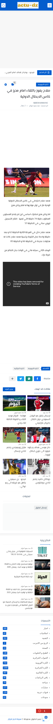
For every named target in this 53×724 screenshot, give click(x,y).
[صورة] (42, 552)
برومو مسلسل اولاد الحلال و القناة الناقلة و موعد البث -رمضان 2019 (19, 566)
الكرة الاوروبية (43, 84)
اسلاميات (26, 633)
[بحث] (3, 5)
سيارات (26, 687)
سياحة (26, 682)
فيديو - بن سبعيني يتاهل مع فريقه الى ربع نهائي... (15, 483)
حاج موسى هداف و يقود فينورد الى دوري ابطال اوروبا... (38, 451)
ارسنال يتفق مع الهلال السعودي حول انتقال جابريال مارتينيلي (40, 419)
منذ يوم (45, 412)
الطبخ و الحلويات (26, 653)
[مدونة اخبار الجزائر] (28, 5)
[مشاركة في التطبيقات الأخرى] (12, 378)
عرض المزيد (9, 389)
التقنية (26, 638)
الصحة (26, 648)
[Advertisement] (26, 39)
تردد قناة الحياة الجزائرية (23, 576)
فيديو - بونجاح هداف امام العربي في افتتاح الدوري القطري (19, 72)
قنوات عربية (26, 692)
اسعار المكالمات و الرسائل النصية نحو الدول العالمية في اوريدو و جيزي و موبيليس (18, 605)
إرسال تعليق (40, 507)
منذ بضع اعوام (25, 548)
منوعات (26, 697)
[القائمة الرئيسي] (49, 5)
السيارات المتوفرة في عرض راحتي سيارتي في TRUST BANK (19, 553)
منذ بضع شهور (19, 412)
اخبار (26, 628)
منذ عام (21, 444)
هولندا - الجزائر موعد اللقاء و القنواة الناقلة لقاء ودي (16, 419)
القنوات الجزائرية (26, 658)
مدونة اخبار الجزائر (14, 719)
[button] (37, 378)
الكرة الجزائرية (19, 368)
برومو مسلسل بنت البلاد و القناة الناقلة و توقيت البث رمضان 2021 (19, 591)
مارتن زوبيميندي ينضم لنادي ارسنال (16, 449)
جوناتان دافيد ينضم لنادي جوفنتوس (41, 481)
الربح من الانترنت (26, 643)
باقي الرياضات (26, 677)
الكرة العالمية (26, 672)
